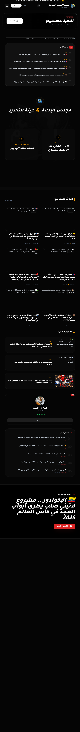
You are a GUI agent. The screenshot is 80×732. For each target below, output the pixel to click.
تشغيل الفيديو (62, 526)
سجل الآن (16, 21)
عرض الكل (9, 200)
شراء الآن (40, 420)
